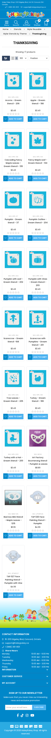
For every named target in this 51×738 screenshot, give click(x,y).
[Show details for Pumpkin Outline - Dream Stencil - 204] (37, 199)
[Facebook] (18, 715)
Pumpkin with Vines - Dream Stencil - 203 (37, 282)
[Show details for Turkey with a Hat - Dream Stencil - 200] (13, 438)
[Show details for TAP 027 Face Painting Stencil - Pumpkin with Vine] (13, 557)
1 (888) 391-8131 (12, 646)
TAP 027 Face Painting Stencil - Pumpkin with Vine (13, 579)
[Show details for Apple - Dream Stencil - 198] (37, 80)
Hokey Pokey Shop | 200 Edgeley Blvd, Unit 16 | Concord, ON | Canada (23, 3)
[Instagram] (27, 715)
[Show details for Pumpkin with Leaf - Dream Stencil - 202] (13, 259)
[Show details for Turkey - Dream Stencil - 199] (37, 378)
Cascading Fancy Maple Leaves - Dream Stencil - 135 (13, 163)
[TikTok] (22, 715)
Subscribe (39, 707)
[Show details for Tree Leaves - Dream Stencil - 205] (13, 378)
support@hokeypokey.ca (17, 643)
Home (5, 29)
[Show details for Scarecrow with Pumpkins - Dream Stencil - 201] (37, 319)
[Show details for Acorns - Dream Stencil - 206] (13, 80)
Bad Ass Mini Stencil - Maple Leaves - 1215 (13, 520)
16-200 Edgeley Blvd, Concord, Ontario (23, 639)
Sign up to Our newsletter (25, 693)
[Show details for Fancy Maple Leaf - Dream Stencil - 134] (37, 140)
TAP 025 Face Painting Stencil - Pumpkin (38, 520)
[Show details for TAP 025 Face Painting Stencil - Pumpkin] (37, 498)
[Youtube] (32, 715)
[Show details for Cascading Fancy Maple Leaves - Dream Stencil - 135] (13, 140)
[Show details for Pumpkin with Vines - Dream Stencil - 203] (37, 259)
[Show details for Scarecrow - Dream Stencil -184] (13, 319)
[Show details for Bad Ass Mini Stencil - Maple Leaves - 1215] (13, 497)
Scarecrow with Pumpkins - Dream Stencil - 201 (38, 341)
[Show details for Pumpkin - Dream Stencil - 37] (13, 199)
